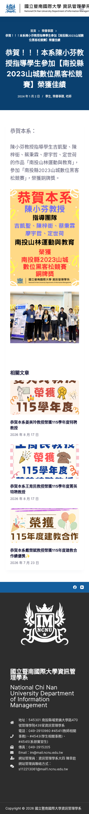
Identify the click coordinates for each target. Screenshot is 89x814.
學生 (48, 96)
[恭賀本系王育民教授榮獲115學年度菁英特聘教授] (44, 461)
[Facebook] (75, 587)
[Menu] (82, 8)
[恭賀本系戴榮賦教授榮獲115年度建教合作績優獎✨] (44, 525)
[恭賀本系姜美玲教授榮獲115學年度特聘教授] (44, 397)
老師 (68, 96)
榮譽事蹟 (58, 96)
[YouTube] (82, 587)
